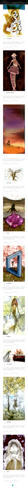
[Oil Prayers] (14, 21)
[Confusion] (14, 264)
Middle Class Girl (10, 92)
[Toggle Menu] (1, 1)
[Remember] (14, 398)
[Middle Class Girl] (14, 70)
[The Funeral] (14, 355)
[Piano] (14, 213)
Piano (8, 233)
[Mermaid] (14, 315)
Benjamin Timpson (6, 46)
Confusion (9, 283)
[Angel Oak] (14, 174)
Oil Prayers (9, 38)
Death (8, 471)
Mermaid (9, 336)
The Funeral (9, 364)
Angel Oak (9, 182)
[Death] (14, 452)
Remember (9, 422)
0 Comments (11, 46)
